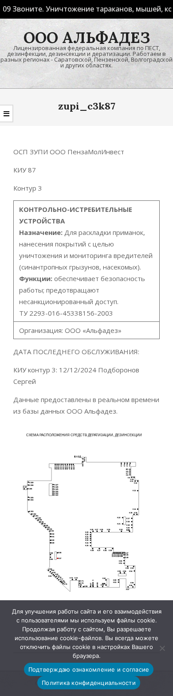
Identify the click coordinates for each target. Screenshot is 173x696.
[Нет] (161, 648)
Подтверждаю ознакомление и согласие (88, 669)
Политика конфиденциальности (89, 682)
